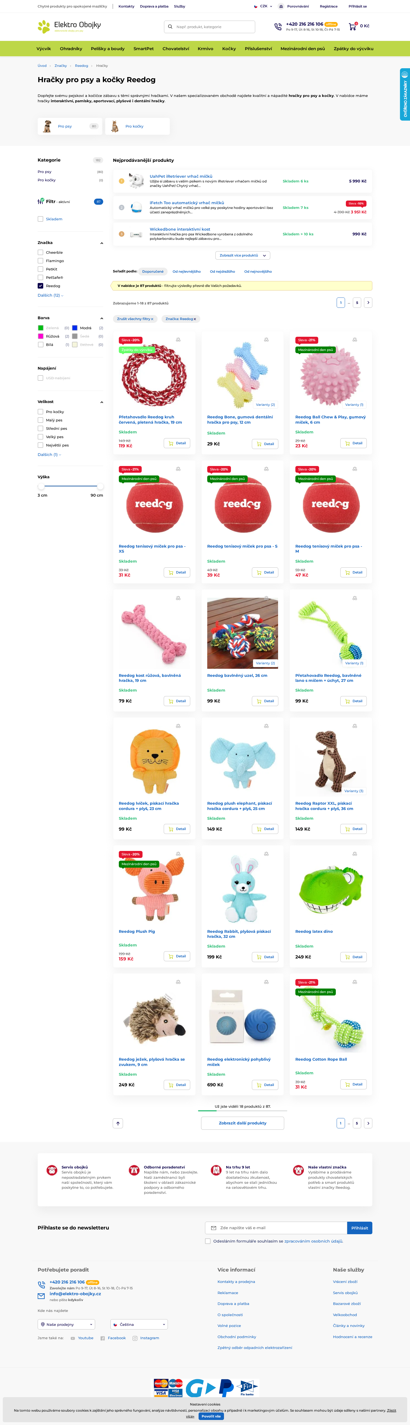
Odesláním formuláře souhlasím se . (278, 1241)
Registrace (328, 6)
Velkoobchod (345, 1314)
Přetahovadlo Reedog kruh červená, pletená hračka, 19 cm (150, 419)
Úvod (42, 66)
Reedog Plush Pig (137, 931)
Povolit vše (211, 1416)
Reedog (81, 66)
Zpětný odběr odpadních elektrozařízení (255, 1347)
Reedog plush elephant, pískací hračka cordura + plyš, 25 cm (239, 806)
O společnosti (230, 1314)
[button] (243, 255)
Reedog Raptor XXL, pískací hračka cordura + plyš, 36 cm (324, 806)
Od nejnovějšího (258, 271)
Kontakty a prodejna (236, 1281)
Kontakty (126, 6)
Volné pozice (229, 1325)
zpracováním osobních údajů (313, 1241)
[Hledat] (170, 27)
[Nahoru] (118, 1123)
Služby (179, 6)
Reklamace (228, 1292)
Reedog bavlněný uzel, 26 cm (237, 675)
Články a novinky (349, 1325)
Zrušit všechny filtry (134, 319)
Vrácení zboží (345, 1281)
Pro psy (70, 171)
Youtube (85, 1338)
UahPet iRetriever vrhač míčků (181, 176)
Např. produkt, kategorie (199, 27)
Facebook (117, 1338)
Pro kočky (70, 180)
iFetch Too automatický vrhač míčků (187, 202)
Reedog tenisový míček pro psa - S (242, 546)
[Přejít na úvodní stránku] (70, 27)
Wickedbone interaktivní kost (180, 229)
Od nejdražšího (222, 271)
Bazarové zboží (347, 1303)
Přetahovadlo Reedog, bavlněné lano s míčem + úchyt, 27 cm (328, 678)
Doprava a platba (154, 6)
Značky (61, 66)
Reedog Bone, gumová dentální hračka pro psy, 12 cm (240, 419)
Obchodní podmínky (237, 1336)
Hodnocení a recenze (352, 1336)
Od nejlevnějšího (187, 271)
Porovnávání (298, 6)
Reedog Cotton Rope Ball (321, 1059)
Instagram (149, 1338)
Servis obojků (345, 1292)
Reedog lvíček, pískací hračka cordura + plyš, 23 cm (149, 806)
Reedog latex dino (314, 931)
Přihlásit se (358, 6)
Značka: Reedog (180, 319)
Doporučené (152, 271)
